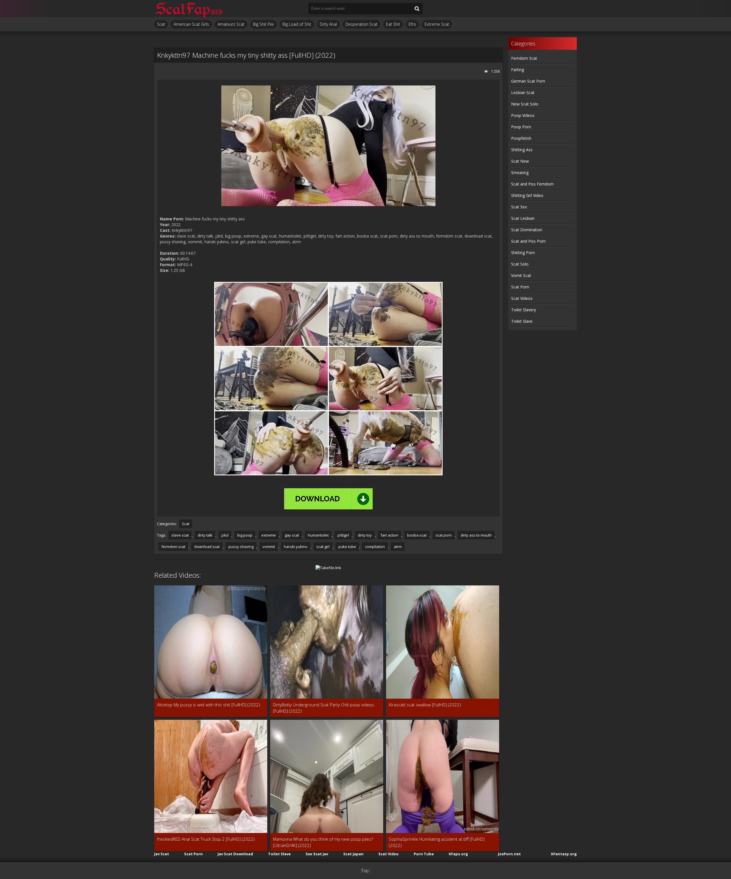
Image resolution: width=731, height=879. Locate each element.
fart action (389, 535)
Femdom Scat (524, 58)
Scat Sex (519, 207)
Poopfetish (521, 138)
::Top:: (365, 870)
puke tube (347, 546)
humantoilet (318, 535)
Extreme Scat (437, 24)
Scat (161, 24)
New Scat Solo (524, 104)
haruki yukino (296, 546)
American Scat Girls (191, 24)
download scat (207, 546)
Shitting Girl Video (527, 195)
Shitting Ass (522, 149)
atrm (398, 546)
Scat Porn (520, 287)
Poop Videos (523, 115)
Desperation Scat (361, 24)
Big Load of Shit (296, 24)
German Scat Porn (528, 81)
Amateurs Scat (231, 24)
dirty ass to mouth (476, 535)
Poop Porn (521, 126)
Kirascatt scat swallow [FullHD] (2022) (425, 704)
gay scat (292, 535)
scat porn (443, 535)
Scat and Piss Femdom (532, 184)
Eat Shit (393, 24)
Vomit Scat (521, 275)
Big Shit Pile (263, 24)
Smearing (520, 172)
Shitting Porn (523, 252)
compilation (375, 546)
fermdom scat (173, 546)
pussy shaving (241, 546)
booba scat (417, 535)
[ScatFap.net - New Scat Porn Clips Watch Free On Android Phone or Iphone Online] (188, 8)
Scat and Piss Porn (528, 241)
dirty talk (205, 535)
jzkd (224, 535)
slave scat (180, 535)
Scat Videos (522, 298)
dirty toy (365, 535)
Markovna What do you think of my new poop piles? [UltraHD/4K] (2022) (323, 842)
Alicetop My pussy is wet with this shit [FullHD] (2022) (208, 704)
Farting (517, 69)
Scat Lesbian (523, 218)
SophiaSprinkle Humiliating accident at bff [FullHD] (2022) (437, 842)
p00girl (343, 535)
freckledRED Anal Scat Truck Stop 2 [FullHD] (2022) (206, 839)
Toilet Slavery (523, 309)
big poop (244, 535)
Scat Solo (520, 264)
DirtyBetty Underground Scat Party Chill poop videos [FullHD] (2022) (323, 708)
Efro (412, 24)
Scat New (520, 161)
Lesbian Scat (523, 92)
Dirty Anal (328, 24)
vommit (268, 546)
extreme (268, 535)
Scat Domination (526, 229)
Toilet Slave (522, 321)
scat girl (323, 546)
